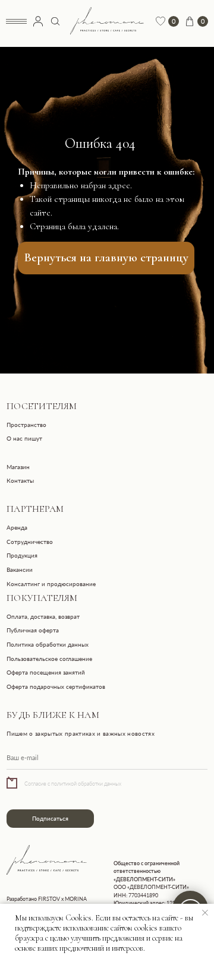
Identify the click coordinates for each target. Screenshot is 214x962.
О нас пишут (24, 438)
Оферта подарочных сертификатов (56, 686)
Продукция (22, 555)
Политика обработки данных (48, 644)
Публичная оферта (33, 630)
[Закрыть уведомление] (205, 913)
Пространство (26, 424)
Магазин (18, 466)
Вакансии (20, 569)
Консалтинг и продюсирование (51, 583)
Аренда (17, 527)
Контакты (20, 480)
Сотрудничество (30, 541)
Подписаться (50, 818)
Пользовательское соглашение (49, 658)
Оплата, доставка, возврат (43, 616)
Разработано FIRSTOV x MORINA (47, 898)
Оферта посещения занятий (46, 672)
